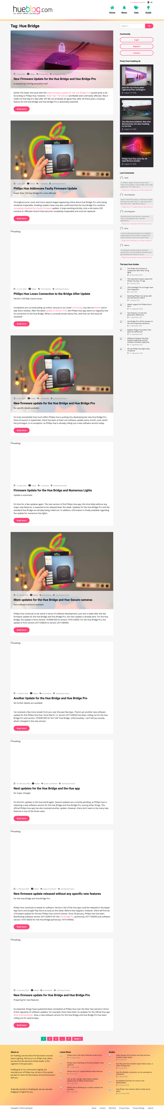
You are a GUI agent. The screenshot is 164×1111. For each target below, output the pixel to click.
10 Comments (45, 289)
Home (94, 1108)
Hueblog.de (33, 1089)
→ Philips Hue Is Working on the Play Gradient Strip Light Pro (136, 190)
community (77, 307)
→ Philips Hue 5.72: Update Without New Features (136, 207)
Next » (77, 1038)
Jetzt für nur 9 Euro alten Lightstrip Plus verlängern (133, 89)
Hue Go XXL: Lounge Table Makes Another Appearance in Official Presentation (82, 1080)
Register (136, 46)
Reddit (97, 307)
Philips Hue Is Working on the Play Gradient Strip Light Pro (85, 1064)
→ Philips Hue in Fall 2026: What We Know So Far (136, 224)
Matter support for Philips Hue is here (139, 305)
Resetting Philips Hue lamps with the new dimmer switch (139, 297)
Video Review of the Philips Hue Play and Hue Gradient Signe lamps (133, 1056)
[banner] (33, 10)
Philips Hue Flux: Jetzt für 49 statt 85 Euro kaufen (134, 160)
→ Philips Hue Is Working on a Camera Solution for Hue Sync (136, 241)
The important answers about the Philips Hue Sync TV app (139, 280)
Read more (21, 109)
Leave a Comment (50, 784)
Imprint (150, 1108)
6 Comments (46, 595)
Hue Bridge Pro (67, 916)
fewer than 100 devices (57, 95)
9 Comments (43, 74)
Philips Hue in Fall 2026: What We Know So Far (84, 1055)
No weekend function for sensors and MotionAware (130, 1082)
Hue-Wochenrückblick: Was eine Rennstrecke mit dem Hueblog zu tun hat (136, 124)
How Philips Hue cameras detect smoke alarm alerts (133, 1090)
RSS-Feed (112, 1108)
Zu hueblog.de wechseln (137, 2)
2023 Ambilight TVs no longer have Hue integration (140, 288)
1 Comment (43, 184)
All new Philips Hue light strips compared (138, 350)
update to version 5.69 (56, 310)
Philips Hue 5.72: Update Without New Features (85, 1071)
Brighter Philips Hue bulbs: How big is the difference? (139, 331)
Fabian (32, 74)
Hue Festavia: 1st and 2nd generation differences (136, 314)
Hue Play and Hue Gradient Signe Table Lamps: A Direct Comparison (134, 1065)
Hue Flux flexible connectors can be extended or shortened (134, 1073)
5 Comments (44, 398)
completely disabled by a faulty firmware (33, 208)
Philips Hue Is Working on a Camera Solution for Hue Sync (85, 1088)
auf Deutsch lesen (59, 74)
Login (136, 40)
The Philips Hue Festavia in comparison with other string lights (138, 270)
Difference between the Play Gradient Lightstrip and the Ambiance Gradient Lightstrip (138, 340)
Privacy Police (124, 1108)
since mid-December (23, 1015)
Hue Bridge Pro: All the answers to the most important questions (140, 322)
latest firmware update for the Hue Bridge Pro (68, 92)
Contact (136, 53)
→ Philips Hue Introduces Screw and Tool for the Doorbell (136, 257)
